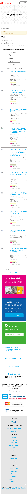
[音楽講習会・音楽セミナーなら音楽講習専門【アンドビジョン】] (5, 3)
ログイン (14, 461)
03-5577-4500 (14, 388)
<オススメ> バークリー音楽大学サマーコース (18, 212)
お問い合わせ (14, 471)
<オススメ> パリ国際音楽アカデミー (18, 72)
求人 (14, 448)
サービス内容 (14, 440)
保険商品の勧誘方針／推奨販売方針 (16, 488)
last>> (16, 272)
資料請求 (14, 476)
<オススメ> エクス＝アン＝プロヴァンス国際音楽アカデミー (18, 174)
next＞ (11, 272)
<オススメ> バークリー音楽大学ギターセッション (18, 193)
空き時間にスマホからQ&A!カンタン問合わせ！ (14, 334)
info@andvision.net (14, 391)
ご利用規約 (14, 442)
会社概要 (14, 437)
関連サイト (14, 481)
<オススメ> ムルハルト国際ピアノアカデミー (18, 231)
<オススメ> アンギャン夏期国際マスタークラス (18, 110)
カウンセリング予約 (14, 366)
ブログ (14, 450)
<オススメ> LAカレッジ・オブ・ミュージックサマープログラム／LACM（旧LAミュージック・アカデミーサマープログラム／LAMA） (18, 152)
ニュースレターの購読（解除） (14, 428)
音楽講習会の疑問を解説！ (14, 349)
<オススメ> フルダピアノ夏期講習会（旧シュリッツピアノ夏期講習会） (18, 250)
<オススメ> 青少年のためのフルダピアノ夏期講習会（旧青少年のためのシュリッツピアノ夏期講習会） (18, 130)
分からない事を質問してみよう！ (14, 315)
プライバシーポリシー (19, 487)
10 (23, 269)
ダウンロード (14, 473)
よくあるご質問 (14, 468)
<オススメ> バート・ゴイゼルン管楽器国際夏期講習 (18, 91)
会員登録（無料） (14, 458)
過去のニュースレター (14, 431)
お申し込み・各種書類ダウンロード (14, 358)
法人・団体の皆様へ (14, 445)
